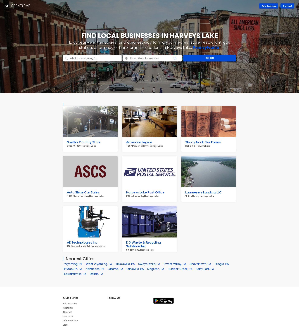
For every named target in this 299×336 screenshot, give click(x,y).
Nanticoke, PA (95, 269)
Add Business (269, 6)
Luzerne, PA (115, 269)
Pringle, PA (222, 264)
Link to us (68, 316)
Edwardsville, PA (75, 274)
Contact (287, 6)
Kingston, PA (155, 269)
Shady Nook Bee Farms (203, 142)
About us (68, 307)
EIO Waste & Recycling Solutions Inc (143, 244)
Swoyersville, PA (149, 264)
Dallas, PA (96, 274)
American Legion (139, 142)
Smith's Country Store (83, 142)
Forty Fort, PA (205, 269)
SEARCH (209, 58)
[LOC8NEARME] (17, 5)
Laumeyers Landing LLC (203, 192)
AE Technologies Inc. (82, 242)
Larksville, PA (135, 269)
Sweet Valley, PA (175, 264)
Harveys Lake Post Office (145, 192)
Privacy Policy (70, 320)
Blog (65, 324)
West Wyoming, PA (99, 264)
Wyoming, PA (73, 264)
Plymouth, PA (73, 269)
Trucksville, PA (125, 264)
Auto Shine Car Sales (83, 192)
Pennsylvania (206, 47)
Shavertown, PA (200, 264)
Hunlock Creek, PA (180, 269)
